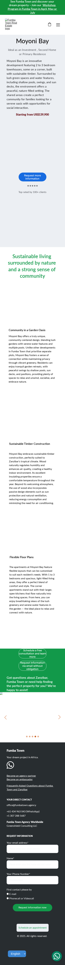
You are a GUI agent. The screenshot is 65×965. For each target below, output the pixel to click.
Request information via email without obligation (32, 666)
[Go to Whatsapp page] (10, 765)
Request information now (32, 907)
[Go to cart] (49, 24)
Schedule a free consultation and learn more (32, 653)
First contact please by (19, 889)
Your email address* (17, 843)
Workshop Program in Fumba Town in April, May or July (32, 9)
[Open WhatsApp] (57, 956)
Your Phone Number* (18, 874)
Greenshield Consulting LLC (22, 826)
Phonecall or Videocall (21, 898)
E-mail (12, 894)
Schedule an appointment (32, 927)
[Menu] (58, 24)
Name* (10, 858)
